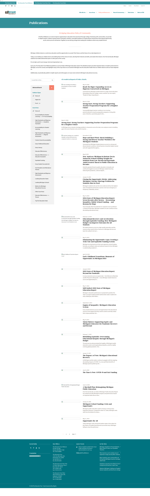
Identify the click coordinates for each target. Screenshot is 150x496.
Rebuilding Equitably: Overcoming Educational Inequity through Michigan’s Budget (98, 339)
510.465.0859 (58, 479)
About (125, 5)
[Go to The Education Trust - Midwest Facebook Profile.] (8, 5)
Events (130, 5)
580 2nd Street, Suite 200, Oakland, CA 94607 (59, 475)
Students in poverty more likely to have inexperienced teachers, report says (110, 464)
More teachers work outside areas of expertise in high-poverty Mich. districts (110, 453)
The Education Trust (57, 454)
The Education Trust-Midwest (60, 447)
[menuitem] (10, 3)
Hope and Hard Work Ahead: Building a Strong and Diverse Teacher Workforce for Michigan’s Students (99, 140)
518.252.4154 (58, 470)
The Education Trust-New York (60, 463)
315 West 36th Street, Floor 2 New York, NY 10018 (60, 466)
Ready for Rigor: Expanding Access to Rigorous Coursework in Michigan (97, 88)
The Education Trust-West (59, 473)
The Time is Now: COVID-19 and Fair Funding (100, 372)
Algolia (54, 486)
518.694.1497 (58, 468)
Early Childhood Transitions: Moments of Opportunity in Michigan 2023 (98, 257)
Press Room (136, 5)
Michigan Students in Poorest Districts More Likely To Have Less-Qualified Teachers (109, 448)
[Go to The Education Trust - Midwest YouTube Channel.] (11, 5)
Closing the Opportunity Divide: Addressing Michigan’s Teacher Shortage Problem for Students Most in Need (99, 181)
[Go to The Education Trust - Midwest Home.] (10, 12)
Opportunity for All (90, 421)
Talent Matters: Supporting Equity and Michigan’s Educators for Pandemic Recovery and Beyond (100, 324)
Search (142, 5)
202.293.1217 (58, 459)
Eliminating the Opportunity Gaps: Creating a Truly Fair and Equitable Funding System (100, 241)
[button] (52, 80)
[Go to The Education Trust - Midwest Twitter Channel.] (5, 5)
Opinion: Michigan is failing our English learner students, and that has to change (110, 469)
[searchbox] (42, 80)
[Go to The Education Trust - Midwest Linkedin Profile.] (15, 5)
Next (73, 434)
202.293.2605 (58, 460)
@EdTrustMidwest (84, 453)
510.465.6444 (58, 477)
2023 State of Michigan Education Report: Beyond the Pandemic (99, 272)
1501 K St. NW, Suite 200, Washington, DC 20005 (59, 456)
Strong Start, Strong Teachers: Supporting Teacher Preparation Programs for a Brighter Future (100, 106)
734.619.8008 (58, 451)
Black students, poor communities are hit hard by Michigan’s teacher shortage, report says (110, 459)
